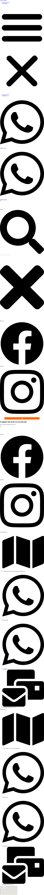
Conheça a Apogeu (5, 2)
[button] (22, 49)
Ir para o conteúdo (3, 0)
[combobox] (5, 254)
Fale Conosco (4, 3)
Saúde (22, 418)
